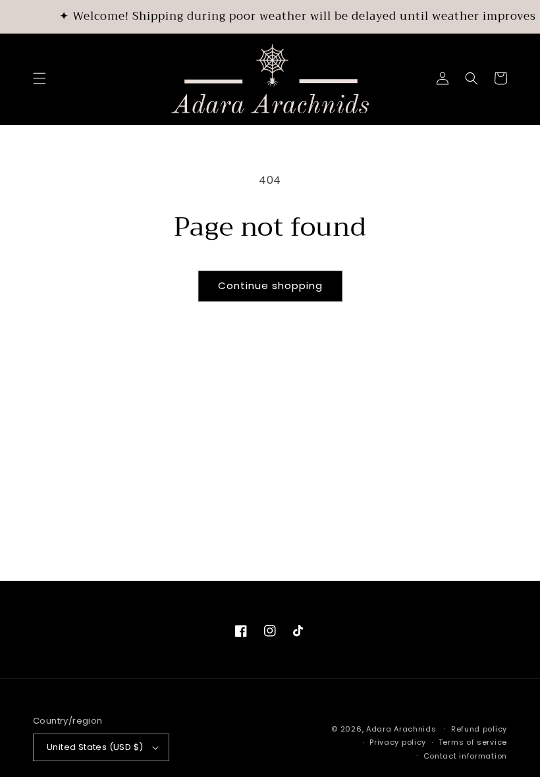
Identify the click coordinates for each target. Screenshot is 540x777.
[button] (39, 78)
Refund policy (479, 729)
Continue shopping (270, 285)
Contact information (465, 756)
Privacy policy (397, 742)
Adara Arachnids (401, 729)
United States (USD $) (95, 747)
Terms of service (473, 742)
